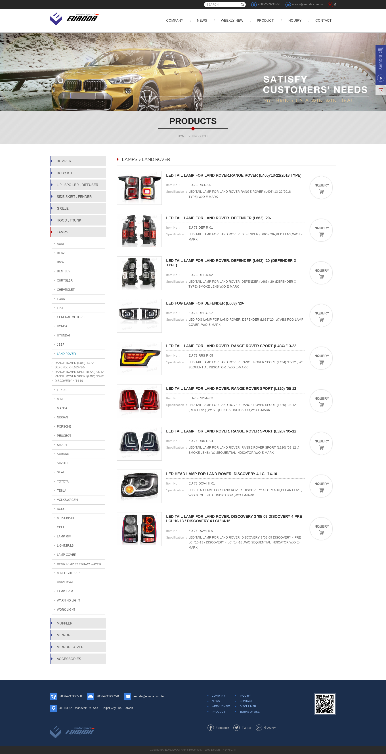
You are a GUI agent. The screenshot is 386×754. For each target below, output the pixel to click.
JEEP (61, 344)
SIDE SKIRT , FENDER (74, 196)
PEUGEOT (64, 435)
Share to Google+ (266, 728)
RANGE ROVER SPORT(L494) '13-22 (79, 376)
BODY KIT (64, 173)
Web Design (212, 749)
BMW (60, 262)
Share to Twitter (242, 728)
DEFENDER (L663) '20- (70, 367)
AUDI (60, 244)
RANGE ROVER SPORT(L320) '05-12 (79, 372)
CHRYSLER (65, 280)
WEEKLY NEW (232, 20)
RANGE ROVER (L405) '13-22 (74, 363)
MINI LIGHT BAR (68, 573)
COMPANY (174, 20)
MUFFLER (65, 623)
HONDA (62, 326)
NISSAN (62, 417)
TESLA (61, 490)
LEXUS (62, 390)
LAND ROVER (66, 353)
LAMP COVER (66, 554)
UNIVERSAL (65, 582)
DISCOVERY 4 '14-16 (69, 380)
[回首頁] (74, 18)
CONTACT (323, 20)
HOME (182, 136)
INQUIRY (294, 20)
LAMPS (62, 232)
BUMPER (64, 161)
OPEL (61, 527)
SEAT (61, 472)
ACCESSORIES (69, 659)
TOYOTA (63, 481)
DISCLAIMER (248, 706)
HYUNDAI (63, 335)
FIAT (60, 308)
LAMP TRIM (65, 591)
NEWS (202, 20)
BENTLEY (63, 271)
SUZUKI (62, 463)
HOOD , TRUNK (69, 220)
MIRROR (64, 635)
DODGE (62, 509)
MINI (60, 399)
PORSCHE (64, 426)
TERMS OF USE (250, 711)
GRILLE (63, 208)
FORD (61, 299)
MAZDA (62, 408)
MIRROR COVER (70, 647)
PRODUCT (265, 20)
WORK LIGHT (66, 609)
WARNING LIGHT (68, 600)
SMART (62, 445)
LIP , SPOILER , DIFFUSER (77, 185)
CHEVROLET (66, 289)
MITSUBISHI (65, 518)
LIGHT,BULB (65, 545)
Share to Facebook (218, 728)
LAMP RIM (64, 536)
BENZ (61, 253)
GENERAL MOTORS (70, 317)
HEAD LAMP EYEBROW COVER (79, 564)
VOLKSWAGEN (67, 499)
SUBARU (63, 454)
